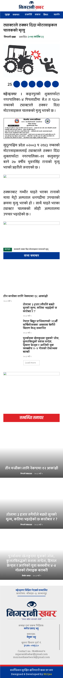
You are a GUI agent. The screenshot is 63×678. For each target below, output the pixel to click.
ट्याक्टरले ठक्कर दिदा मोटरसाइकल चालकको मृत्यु (31, 249)
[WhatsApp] (39, 84)
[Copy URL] (47, 84)
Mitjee (48, 674)
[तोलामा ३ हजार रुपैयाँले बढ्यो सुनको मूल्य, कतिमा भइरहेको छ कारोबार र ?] (11, 310)
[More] (55, 84)
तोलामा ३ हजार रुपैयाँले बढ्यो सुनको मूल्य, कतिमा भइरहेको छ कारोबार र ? (40, 308)
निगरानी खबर (10, 37)
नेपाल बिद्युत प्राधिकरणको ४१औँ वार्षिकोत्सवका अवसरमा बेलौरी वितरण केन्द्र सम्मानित (40, 325)
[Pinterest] (32, 84)
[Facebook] (16, 84)
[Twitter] (24, 84)
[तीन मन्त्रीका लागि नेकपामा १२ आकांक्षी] (31, 277)
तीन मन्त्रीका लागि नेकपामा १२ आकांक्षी (25, 296)
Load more (30, 362)
